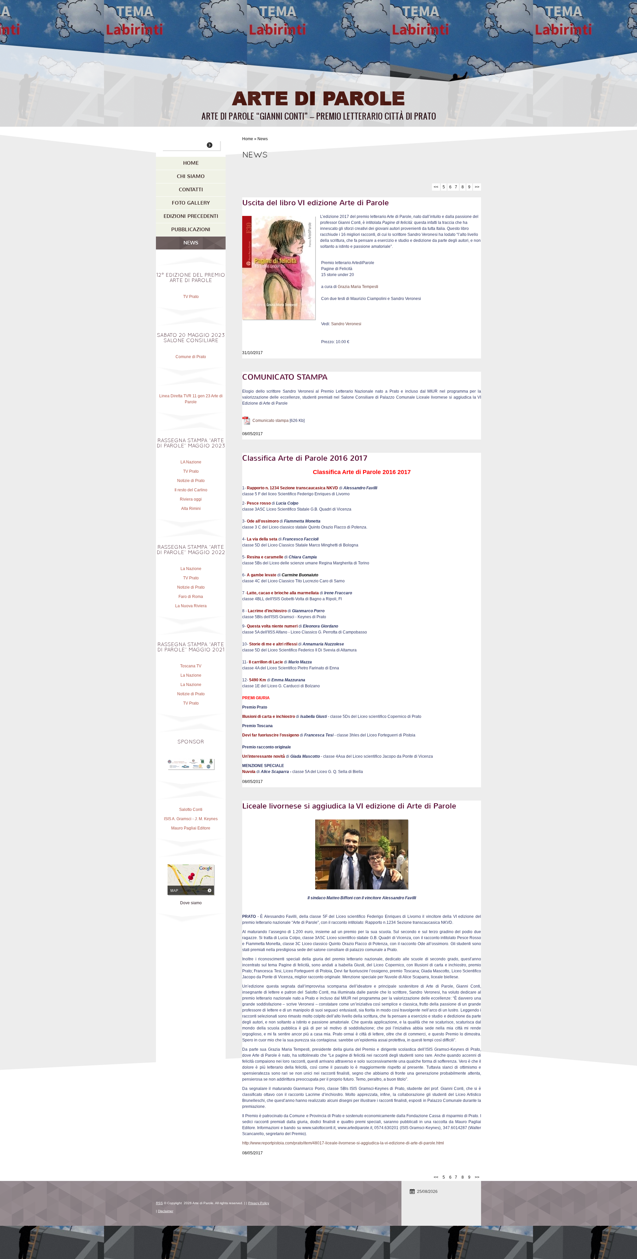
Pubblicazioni (190, 229)
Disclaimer (165, 1211)
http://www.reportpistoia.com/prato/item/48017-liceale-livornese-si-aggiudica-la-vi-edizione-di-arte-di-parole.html (343, 1143)
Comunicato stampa (270, 420)
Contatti (191, 189)
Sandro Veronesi (346, 324)
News (190, 243)
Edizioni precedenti (191, 216)
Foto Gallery (191, 203)
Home (247, 139)
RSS (159, 1203)
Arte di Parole (318, 97)
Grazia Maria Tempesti (358, 286)
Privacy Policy (258, 1203)
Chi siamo (191, 176)
